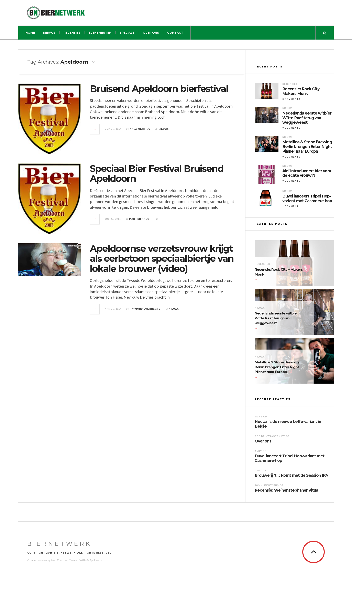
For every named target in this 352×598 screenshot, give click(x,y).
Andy (258, 451)
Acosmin (98, 560)
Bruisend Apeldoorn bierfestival (159, 88)
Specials (127, 32)
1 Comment (290, 206)
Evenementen (100, 32)
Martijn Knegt (140, 219)
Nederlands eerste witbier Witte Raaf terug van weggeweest (306, 118)
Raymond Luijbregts (145, 309)
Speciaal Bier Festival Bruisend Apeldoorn (156, 173)
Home (30, 32)
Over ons (151, 32)
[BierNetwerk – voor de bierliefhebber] (55, 12)
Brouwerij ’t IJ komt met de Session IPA (291, 475)
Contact (175, 32)
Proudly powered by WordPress (45, 560)
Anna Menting (140, 129)
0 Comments (291, 99)
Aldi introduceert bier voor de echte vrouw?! (306, 173)
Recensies (72, 32)
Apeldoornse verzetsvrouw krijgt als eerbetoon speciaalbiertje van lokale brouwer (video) (162, 258)
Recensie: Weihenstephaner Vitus (286, 490)
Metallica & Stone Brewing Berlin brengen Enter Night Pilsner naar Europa (307, 147)
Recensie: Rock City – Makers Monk (302, 91)
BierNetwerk (59, 544)
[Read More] (257, 280)
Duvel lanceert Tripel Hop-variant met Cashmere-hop (307, 198)
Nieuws (49, 32)
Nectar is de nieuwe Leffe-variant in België (288, 424)
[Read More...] (95, 129)
